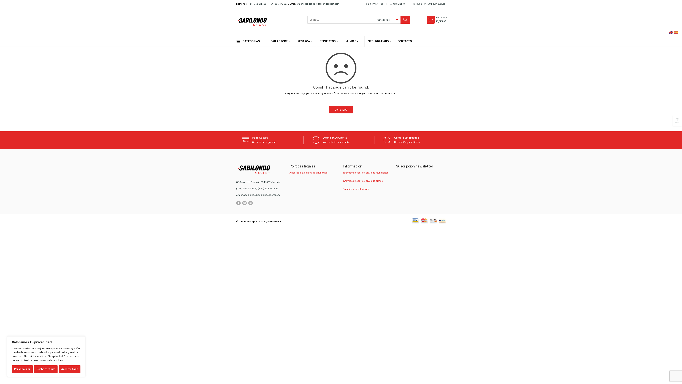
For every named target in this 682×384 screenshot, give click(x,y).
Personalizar (22, 369)
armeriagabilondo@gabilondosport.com (317, 3)
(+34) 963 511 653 (257, 3)
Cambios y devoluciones (356, 189)
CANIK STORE (279, 41)
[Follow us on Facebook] (238, 203)
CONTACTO (404, 41)
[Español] (676, 32)
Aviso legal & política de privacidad (308, 172)
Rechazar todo (46, 369)
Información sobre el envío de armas (363, 181)
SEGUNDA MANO (378, 41)
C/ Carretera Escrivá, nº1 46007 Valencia (258, 182)
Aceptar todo (69, 369)
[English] (671, 32)
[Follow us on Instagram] (250, 203)
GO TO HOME (341, 110)
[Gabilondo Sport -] (252, 22)
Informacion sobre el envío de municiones (365, 172)
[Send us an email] (244, 203)
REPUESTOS (328, 41)
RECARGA (303, 41)
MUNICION (352, 41)
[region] (46, 356)
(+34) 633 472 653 (278, 3)
